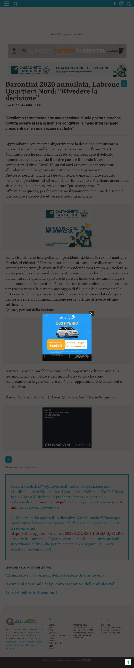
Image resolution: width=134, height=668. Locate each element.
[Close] (91, 313)
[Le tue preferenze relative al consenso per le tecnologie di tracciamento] (128, 662)
